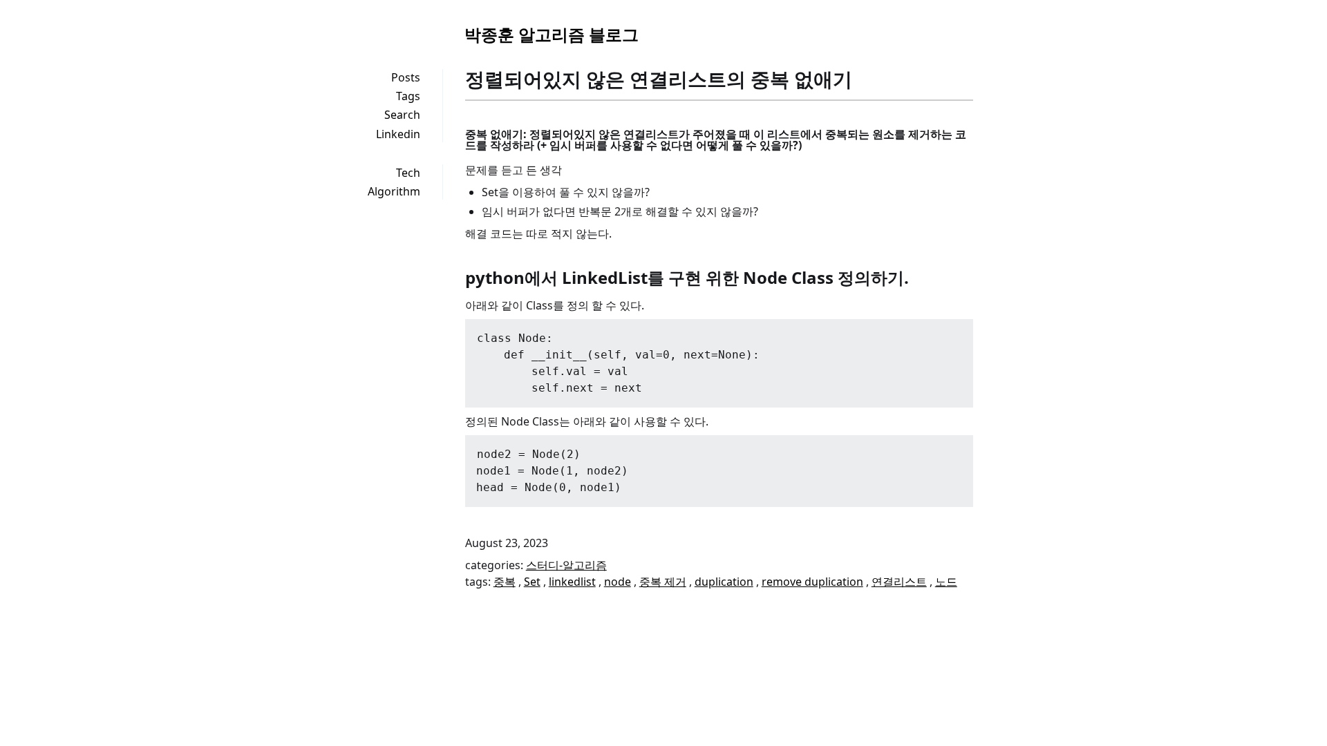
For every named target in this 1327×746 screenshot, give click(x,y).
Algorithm (394, 191)
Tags (408, 96)
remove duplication (812, 581)
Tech (408, 172)
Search (402, 114)
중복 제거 (662, 581)
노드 (946, 581)
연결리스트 (899, 581)
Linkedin (398, 134)
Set (532, 581)
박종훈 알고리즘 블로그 (551, 34)
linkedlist (572, 581)
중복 (504, 581)
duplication (724, 581)
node (617, 581)
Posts (405, 77)
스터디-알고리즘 (566, 565)
